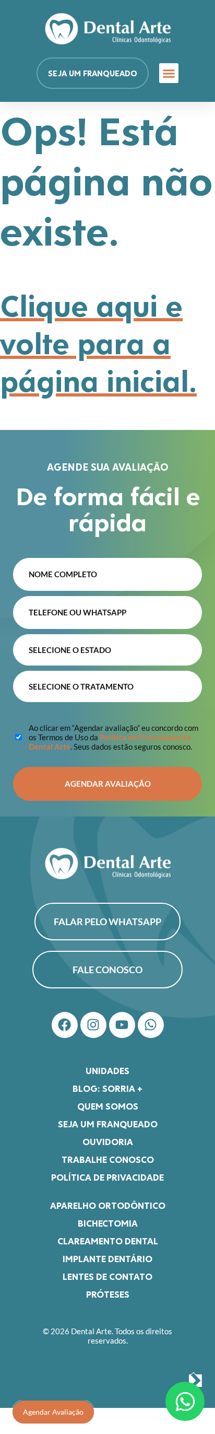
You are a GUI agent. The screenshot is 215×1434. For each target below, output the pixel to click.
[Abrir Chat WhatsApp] (185, 1401)
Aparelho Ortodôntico (107, 1205)
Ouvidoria (107, 1141)
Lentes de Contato (107, 1276)
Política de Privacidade (107, 1177)
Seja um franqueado (108, 1123)
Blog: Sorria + (107, 1088)
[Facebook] (65, 1025)
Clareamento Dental (107, 1240)
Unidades (107, 1070)
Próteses (107, 1294)
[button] (169, 73)
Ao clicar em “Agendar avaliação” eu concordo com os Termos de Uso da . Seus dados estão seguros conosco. (113, 737)
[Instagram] (93, 1025)
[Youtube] (122, 1025)
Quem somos (107, 1106)
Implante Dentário (107, 1258)
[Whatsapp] (151, 1025)
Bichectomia (108, 1223)
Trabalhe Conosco (108, 1159)
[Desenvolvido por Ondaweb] (195, 1380)
